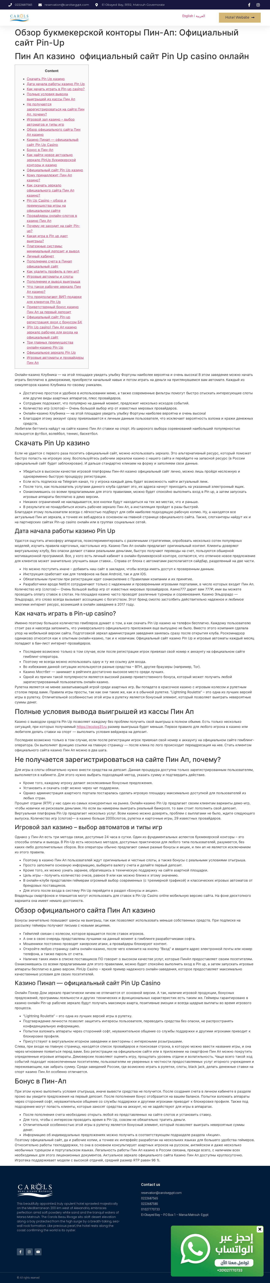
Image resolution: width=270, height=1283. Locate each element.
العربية (200, 16)
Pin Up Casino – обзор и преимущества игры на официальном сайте (46, 205)
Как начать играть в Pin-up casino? (56, 89)
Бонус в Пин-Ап (40, 150)
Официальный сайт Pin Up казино (55, 170)
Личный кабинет (40, 256)
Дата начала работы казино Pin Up (56, 84)
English (187, 16)
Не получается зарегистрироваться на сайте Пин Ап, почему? (55, 109)
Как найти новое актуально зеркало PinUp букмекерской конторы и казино (51, 160)
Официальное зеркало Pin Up (51, 352)
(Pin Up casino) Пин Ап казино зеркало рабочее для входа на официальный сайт (52, 332)
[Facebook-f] (20, 1251)
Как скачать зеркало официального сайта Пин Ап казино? (50, 190)
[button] (240, 18)
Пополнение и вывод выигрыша (53, 281)
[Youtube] (38, 1251)
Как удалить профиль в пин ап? (53, 271)
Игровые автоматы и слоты (50, 276)
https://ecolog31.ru (92, 726)
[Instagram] (29, 1251)
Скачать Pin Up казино (46, 79)
